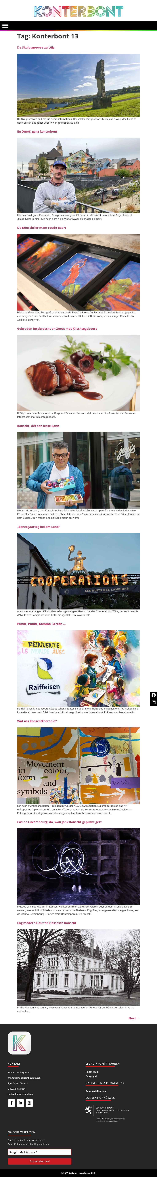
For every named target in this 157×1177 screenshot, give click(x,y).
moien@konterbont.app (20, 1094)
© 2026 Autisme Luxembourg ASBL (78, 1173)
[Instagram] (29, 1103)
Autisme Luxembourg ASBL (25, 1077)
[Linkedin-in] (20, 1103)
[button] (153, 695)
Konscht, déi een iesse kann (38, 426)
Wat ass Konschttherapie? (37, 721)
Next (134, 1018)
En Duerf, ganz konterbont (37, 131)
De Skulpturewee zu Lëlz (35, 47)
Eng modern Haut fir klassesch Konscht (46, 923)
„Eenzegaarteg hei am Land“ (38, 527)
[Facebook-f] (11, 1103)
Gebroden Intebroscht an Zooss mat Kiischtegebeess (57, 328)
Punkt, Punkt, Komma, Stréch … (41, 624)
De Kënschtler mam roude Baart (41, 228)
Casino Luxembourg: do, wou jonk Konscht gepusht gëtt (59, 822)
